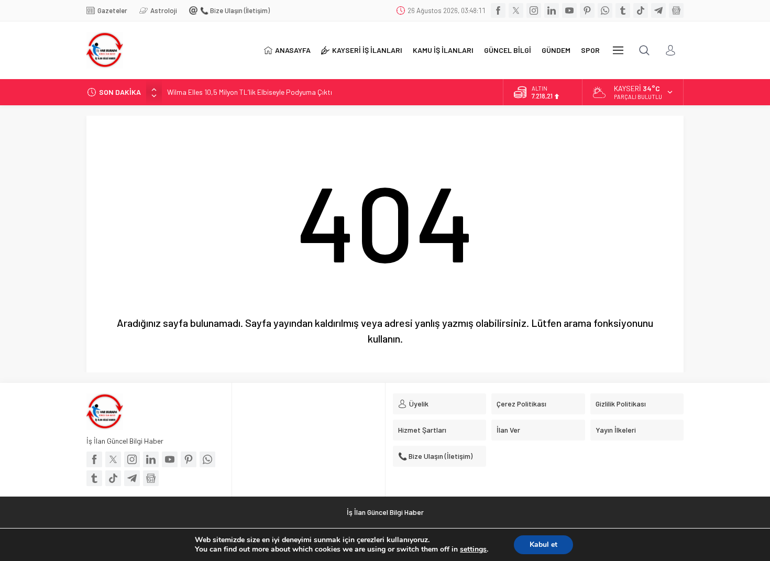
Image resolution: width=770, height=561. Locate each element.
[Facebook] (498, 10)
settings (473, 549)
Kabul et (543, 544)
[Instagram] (533, 10)
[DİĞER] (618, 50)
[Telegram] (658, 10)
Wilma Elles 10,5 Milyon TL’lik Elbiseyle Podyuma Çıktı (249, 91)
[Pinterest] (587, 10)
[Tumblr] (622, 10)
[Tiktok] (640, 10)
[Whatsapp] (605, 10)
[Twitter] (516, 10)
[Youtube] (569, 10)
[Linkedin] (551, 10)
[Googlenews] (676, 10)
